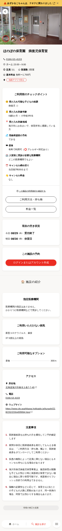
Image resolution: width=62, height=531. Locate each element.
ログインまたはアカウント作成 (31, 262)
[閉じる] (57, 3)
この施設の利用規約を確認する (32, 191)
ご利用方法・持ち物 (31, 199)
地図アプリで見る (16, 80)
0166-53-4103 (14, 59)
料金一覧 (31, 209)
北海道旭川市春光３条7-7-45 (20, 387)
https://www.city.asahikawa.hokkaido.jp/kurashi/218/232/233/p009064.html (30, 410)
